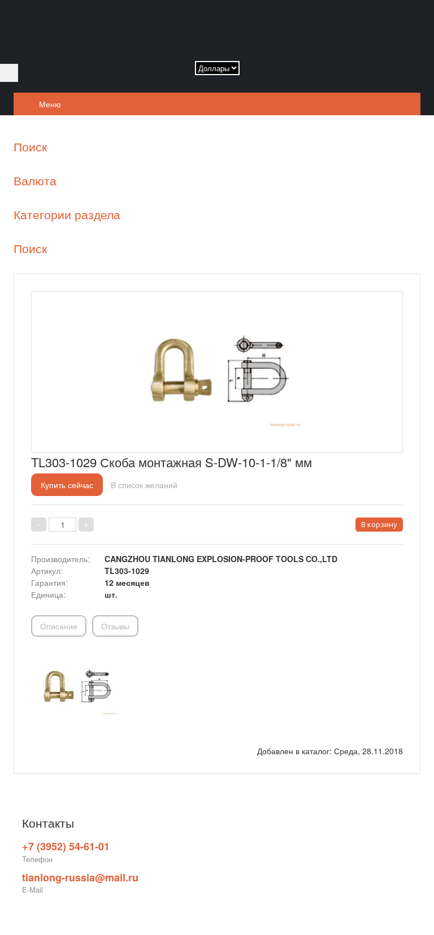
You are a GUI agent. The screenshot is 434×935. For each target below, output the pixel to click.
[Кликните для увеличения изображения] (216, 368)
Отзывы (115, 626)
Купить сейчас (67, 484)
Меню (49, 104)
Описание (58, 626)
